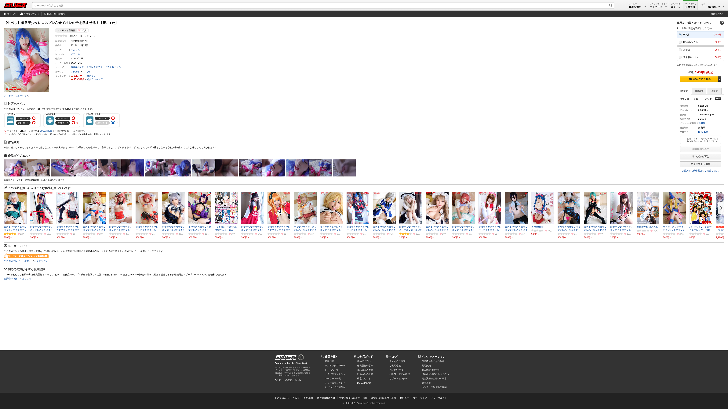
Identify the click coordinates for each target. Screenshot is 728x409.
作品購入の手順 (365, 370)
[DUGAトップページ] (15, 5)
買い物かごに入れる (700, 79)
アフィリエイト (439, 398)
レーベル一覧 (332, 370)
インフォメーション (434, 356)
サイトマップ (420, 398)
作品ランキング (32, 13)
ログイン (676, 6)
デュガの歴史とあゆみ (289, 380)
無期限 (701, 123)
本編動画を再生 (700, 149)
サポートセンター (398, 378)
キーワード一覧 (333, 378)
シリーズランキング (335, 383)
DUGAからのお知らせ (433, 361)
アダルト (75, 71)
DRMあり (703, 132)
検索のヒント (364, 378)
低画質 (714, 91)
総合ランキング (95, 79)
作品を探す (331, 356)
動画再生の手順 (365, 374)
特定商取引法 (435, 374)
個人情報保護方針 (431, 370)
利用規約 (426, 365)
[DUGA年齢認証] (286, 357)
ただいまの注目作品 (335, 387)
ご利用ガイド (365, 356)
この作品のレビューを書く (17, 261)
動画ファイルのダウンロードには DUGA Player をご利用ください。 (703, 139)
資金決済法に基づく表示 (383, 398)
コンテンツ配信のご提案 (434, 387)
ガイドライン (41, 261)
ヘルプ (393, 356)
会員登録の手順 (365, 365)
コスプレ (86, 71)
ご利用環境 (395, 365)
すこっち (11, 13)
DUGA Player (46, 131)
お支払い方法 (396, 370)
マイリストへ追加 (700, 164)
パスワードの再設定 (399, 374)
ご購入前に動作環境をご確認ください (701, 170)
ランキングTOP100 (335, 365)
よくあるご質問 (397, 361)
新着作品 (329, 361)
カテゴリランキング (335, 374)
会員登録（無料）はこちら (17, 278)
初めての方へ (717, 13)
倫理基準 (426, 383)
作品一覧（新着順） (57, 13)
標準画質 (699, 91)
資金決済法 (434, 378)
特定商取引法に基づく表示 (353, 398)
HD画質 (684, 91)
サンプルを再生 (700, 156)
